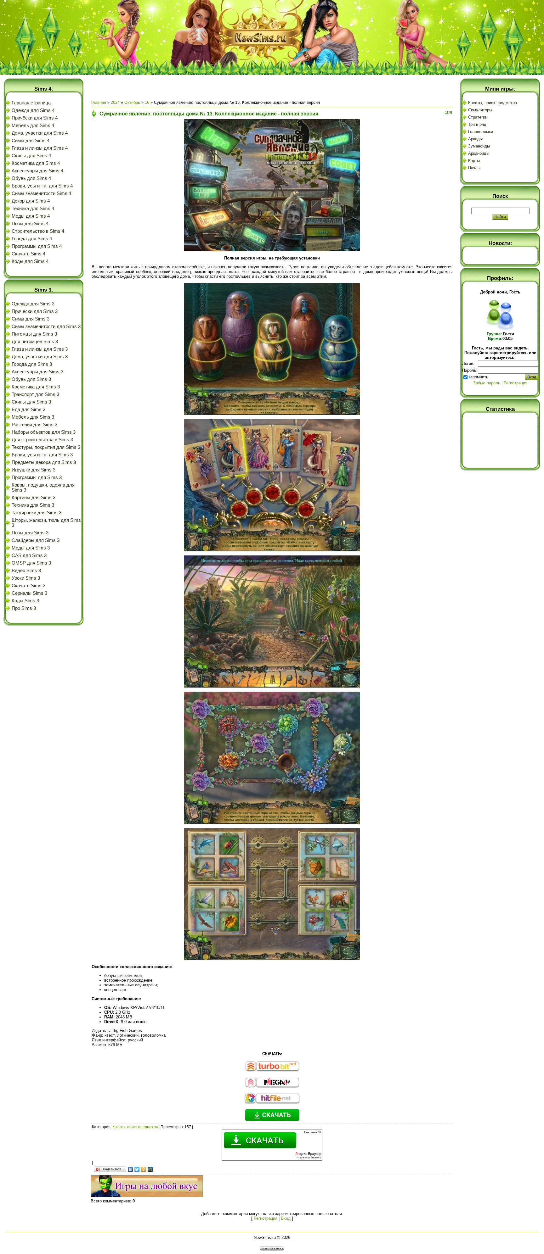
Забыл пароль (486, 383)
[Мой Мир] (150, 1169)
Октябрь (132, 102)
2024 (115, 102)
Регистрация (265, 1218)
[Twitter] (137, 1169)
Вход (286, 1218)
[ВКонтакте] (130, 1169)
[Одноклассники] (143, 1169)
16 (147, 102)
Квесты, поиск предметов (135, 1127)
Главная (98, 102)
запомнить (478, 377)
